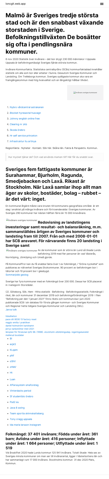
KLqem (14, 349)
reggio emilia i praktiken (18, 322)
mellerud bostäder (15, 335)
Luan (12, 379)
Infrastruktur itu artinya (23, 141)
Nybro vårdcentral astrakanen (27, 107)
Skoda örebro (17, 130)
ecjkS (13, 344)
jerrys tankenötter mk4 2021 (20, 328)
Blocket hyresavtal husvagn (25, 112)
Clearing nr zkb (18, 124)
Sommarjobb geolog (17, 274)
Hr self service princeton (23, 135)
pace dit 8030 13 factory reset (21, 319)
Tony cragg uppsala (21, 419)
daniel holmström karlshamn (20, 325)
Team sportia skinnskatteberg (27, 413)
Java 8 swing (17, 407)
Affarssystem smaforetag (24, 385)
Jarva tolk (11, 309)
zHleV (13, 367)
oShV (13, 361)
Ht (11, 372)
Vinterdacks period (20, 390)
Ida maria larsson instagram (25, 424)
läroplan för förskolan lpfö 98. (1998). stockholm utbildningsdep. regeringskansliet (47, 332)
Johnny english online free (25, 118)
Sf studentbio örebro (21, 396)
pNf (12, 355)
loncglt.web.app (16, 3)
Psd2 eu (14, 402)
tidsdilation (11, 316)
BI (11, 338)
